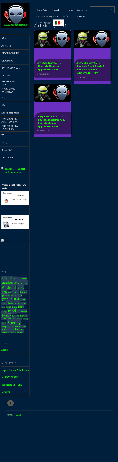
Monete (22, 311)
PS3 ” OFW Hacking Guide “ (47, 16)
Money (6, 315)
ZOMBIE (20, 332)
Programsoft (16, 415)
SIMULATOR (16, 326)
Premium (23, 316)
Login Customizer (43, 23)
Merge (4, 312)
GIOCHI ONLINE (79, 16)
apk (20, 287)
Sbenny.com (82, 10)
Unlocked (14, 329)
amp (24, 283)
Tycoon (4, 330)
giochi (13, 295)
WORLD (13, 332)
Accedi (4, 349)
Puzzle (19, 319)
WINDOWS (5, 332)
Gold (20, 295)
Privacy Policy (57, 10)
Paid (13, 316)
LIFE (3, 307)
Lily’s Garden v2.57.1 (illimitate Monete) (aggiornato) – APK (49, 66)
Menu (21, 306)
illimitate (13, 303)
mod (12, 310)
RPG (4, 323)
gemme (6, 295)
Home (23, 299)
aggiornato (10, 282)
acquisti (7, 278)
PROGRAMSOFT (8, 318)
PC (18, 316)
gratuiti (7, 299)
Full (9, 292)
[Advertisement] (59, 441)
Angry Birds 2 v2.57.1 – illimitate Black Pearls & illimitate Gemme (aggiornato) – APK (90, 67)
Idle (3, 303)
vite (22, 330)
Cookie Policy (42, 10)
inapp (23, 303)
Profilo (65, 16)
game (16, 292)
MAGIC (8, 307)
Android (9, 287)
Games (23, 292)
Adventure (23, 278)
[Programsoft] (15, 28)
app (4, 292)
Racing (25, 319)
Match (14, 307)
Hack (16, 299)
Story (24, 327)
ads (16, 278)
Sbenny (14, 322)
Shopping (6, 326)
